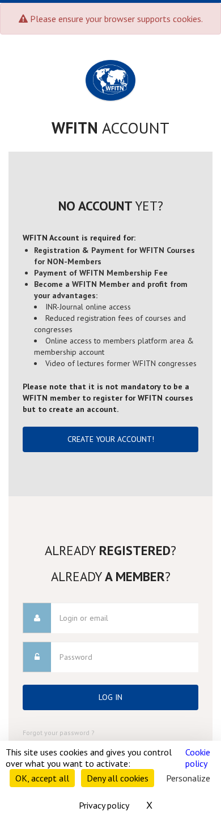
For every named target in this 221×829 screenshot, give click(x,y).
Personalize (188, 778)
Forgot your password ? (59, 732)
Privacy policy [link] (104, 805)
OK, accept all (42, 778)
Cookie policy (197, 757)
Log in (110, 697)
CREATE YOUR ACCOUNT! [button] (110, 439)
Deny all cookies (117, 778)
